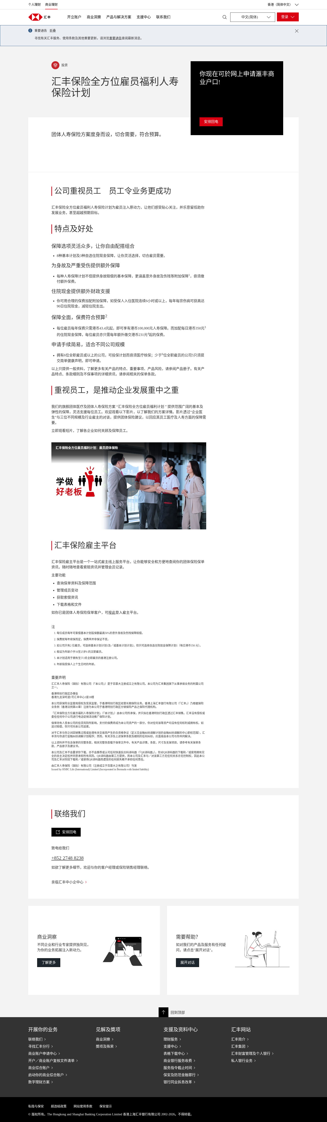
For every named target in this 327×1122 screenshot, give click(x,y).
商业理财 (51, 4)
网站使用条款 (83, 1106)
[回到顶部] (163, 1012)
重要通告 (115, 38)
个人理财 (34, 4)
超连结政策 (59, 1106)
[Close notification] (297, 30)
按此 (111, 612)
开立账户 (74, 17)
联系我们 (163, 17)
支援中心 (144, 17)
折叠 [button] (53, 30)
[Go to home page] (39, 17)
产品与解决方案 (118, 17)
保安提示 (105, 1106)
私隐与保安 (36, 1106)
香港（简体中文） (280, 4)
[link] (66, 832)
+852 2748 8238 (67, 858)
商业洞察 (94, 17)
